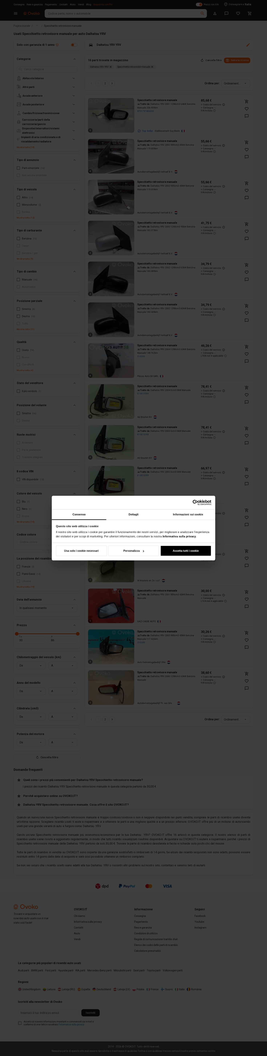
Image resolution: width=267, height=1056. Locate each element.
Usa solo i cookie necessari (81, 550)
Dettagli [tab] (134, 514)
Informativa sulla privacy (179, 536)
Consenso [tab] (79, 514)
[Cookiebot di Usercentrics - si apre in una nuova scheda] (195, 502)
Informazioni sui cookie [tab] (188, 514)
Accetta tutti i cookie (186, 550)
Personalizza (131, 550)
